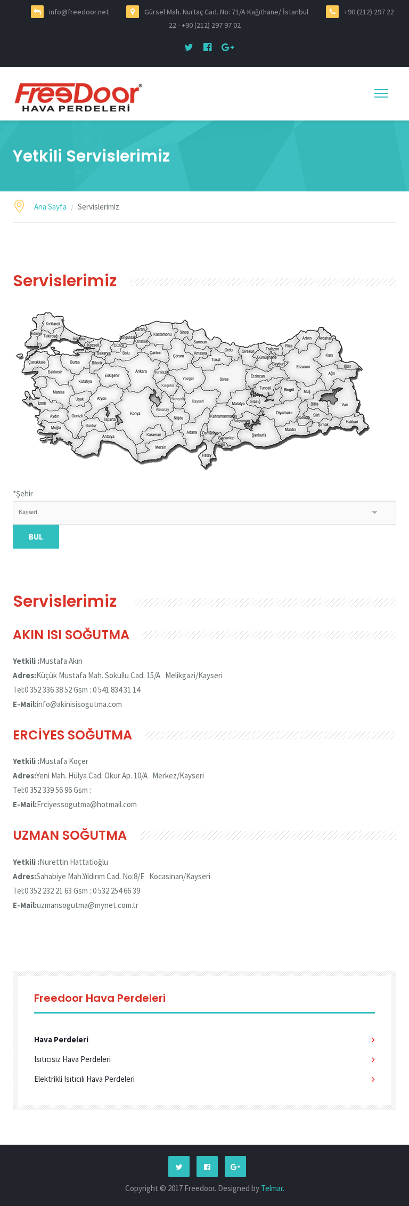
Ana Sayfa (50, 207)
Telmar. (272, 1188)
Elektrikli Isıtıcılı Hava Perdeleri (84, 1079)
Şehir (23, 493)
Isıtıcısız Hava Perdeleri (72, 1059)
